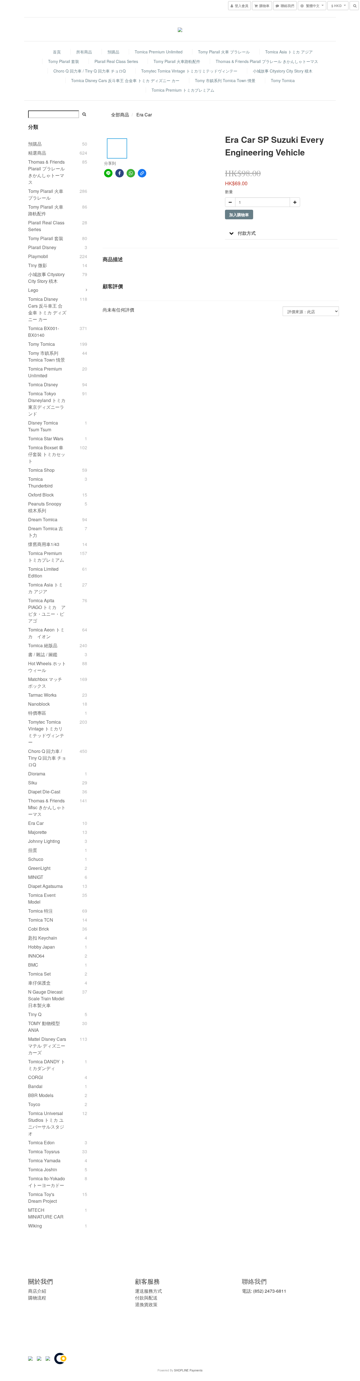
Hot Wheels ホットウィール (47, 666)
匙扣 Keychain (42, 938)
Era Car (36, 823)
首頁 (57, 52)
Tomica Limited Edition (43, 572)
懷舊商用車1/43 (43, 544)
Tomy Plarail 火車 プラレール (224, 52)
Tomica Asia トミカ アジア (289, 52)
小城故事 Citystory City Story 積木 (282, 71)
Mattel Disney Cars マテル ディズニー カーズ (47, 1046)
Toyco (34, 1104)
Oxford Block (41, 494)
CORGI (35, 1077)
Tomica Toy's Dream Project (42, 1197)
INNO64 (36, 956)
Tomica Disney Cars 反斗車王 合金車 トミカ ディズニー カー (125, 80)
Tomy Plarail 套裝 (63, 61)
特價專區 (37, 713)
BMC (33, 965)
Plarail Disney (42, 247)
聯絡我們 (254, 1281)
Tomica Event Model (41, 898)
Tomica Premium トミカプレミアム (183, 90)
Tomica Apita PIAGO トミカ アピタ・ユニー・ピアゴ (47, 610)
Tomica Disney (43, 384)
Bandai (35, 1086)
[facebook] (119, 173)
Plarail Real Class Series (116, 61)
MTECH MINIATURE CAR (46, 1213)
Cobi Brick (38, 929)
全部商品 (120, 114)
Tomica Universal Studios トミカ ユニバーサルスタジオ (46, 1123)
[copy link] (142, 173)
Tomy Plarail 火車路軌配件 (177, 61)
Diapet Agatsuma (45, 886)
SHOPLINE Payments (188, 1370)
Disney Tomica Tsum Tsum (43, 426)
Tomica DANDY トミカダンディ (46, 1064)
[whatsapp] (131, 173)
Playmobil (38, 256)
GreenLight (39, 868)
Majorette (37, 832)
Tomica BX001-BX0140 (43, 331)
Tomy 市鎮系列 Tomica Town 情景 (225, 80)
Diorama (36, 773)
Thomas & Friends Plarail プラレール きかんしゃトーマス (267, 61)
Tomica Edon (41, 1142)
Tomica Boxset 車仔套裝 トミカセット (46, 454)
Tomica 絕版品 (42, 645)
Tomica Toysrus (44, 1151)
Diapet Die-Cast (44, 791)
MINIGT (35, 877)
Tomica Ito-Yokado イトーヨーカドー (46, 1181)
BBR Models (40, 1095)
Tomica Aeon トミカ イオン (46, 633)
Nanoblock (39, 704)
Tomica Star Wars (45, 438)
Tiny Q (34, 1014)
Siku (32, 782)
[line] (108, 173)
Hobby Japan (41, 947)
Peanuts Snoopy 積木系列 (44, 507)
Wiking (35, 1225)
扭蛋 (32, 850)
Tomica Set (39, 974)
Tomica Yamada (44, 1160)
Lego (33, 290)
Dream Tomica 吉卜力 (45, 531)
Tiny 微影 (37, 265)
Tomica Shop (41, 470)
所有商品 (84, 52)
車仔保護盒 (39, 983)
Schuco (35, 859)
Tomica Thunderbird (40, 482)
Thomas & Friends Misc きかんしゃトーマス (47, 807)
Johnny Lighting (44, 841)
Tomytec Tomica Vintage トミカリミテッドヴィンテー (189, 71)
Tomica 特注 (40, 911)
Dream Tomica (42, 519)
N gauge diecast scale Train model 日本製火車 (46, 998)
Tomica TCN (40, 920)
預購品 (113, 52)
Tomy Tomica (283, 80)
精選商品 (37, 153)
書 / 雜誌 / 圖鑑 (42, 654)
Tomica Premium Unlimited (159, 52)
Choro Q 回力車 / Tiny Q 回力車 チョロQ (89, 71)
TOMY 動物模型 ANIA (44, 1026)
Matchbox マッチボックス (45, 682)
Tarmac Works (42, 695)
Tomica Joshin (42, 1169)
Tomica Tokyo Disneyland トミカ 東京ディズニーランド (47, 403)
